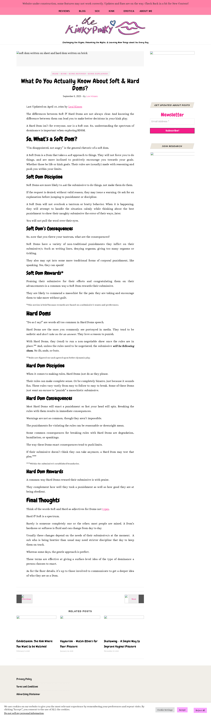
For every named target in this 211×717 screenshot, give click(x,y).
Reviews (64, 11)
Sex (97, 11)
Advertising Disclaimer (28, 694)
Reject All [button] (200, 710)
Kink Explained (98, 74)
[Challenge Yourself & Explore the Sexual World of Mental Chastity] (23, 599)
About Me (146, 11)
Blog (82, 11)
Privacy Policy (24, 679)
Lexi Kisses (92, 96)
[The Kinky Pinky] (105, 28)
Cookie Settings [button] (165, 710)
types (105, 509)
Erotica (129, 11)
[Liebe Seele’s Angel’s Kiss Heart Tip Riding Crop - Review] (136, 599)
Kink (112, 11)
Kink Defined (77, 74)
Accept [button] (182, 710)
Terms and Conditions (27, 686)
